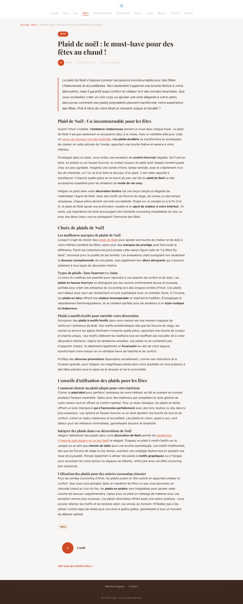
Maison (162, 13)
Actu (65, 13)
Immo (138, 13)
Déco (86, 13)
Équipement (123, 13)
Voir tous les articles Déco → (76, 566)
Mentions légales (115, 586)
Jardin (149, 13)
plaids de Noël (108, 240)
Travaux (188, 13)
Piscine (175, 13)
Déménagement (102, 13)
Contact (133, 586)
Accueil (54, 13)
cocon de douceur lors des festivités (86, 139)
